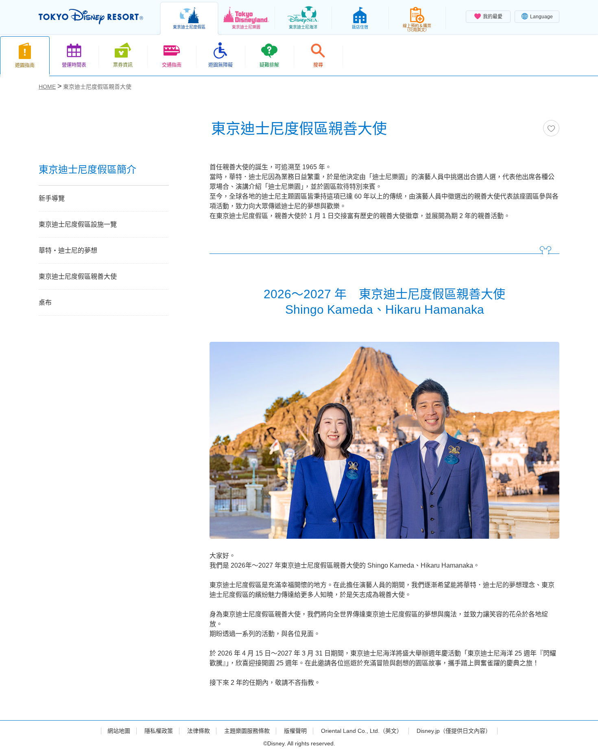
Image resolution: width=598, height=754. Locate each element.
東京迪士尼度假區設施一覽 (78, 224)
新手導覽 (52, 198)
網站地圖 (118, 731)
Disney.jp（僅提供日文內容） (454, 731)
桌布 (45, 302)
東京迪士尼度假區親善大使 (78, 276)
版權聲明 (295, 731)
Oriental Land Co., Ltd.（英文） (361, 731)
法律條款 (198, 731)
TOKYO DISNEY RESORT (91, 16)
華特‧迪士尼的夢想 (68, 250)
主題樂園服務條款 (247, 731)
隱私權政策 (158, 731)
